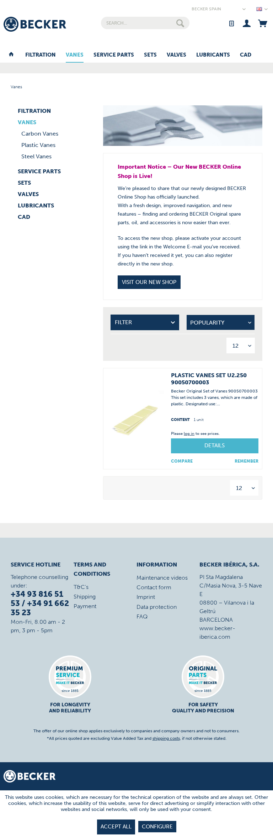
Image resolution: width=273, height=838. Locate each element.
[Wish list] (231, 23)
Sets (24, 182)
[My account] (247, 23)
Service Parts (39, 171)
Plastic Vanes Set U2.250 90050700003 (209, 379)
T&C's (81, 587)
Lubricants (36, 205)
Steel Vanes (36, 156)
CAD (24, 217)
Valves (28, 194)
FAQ (142, 616)
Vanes (27, 122)
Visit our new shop (149, 282)
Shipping (85, 596)
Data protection (156, 607)
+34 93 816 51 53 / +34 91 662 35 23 (40, 603)
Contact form (153, 587)
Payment (85, 606)
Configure (157, 826)
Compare (182, 461)
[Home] (11, 55)
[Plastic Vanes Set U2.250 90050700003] (135, 418)
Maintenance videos (162, 577)
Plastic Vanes (38, 145)
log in (189, 433)
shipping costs (166, 738)
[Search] (180, 23)
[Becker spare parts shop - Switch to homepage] (35, 24)
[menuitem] (145, 23)
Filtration (34, 110)
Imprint (145, 597)
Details (214, 445)
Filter (123, 322)
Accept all (116, 826)
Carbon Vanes (39, 133)
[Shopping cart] (262, 23)
